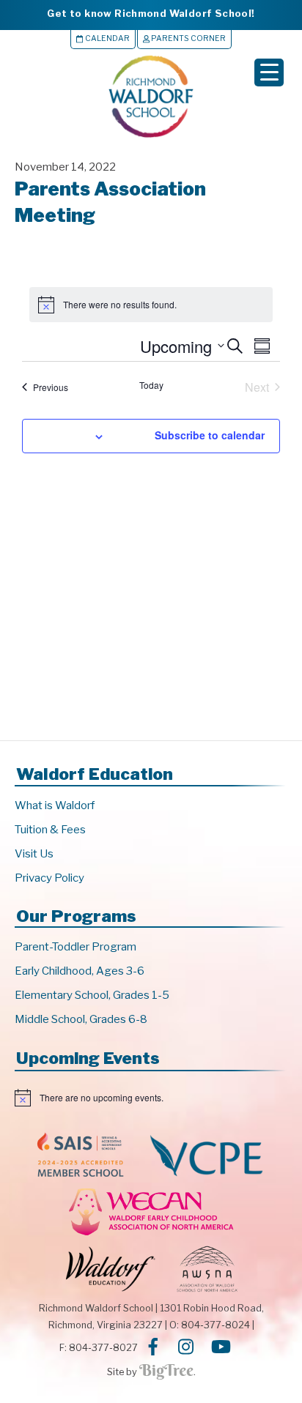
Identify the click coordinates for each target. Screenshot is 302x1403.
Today (151, 385)
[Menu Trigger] (269, 72)
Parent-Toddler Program (75, 946)
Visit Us (34, 853)
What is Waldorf (55, 805)
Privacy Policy (49, 878)
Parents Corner (188, 38)
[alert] (151, 1097)
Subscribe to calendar (210, 435)
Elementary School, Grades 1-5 (92, 995)
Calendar (107, 38)
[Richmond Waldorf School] (151, 137)
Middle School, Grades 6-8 (81, 1019)
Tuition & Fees (50, 829)
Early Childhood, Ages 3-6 (79, 971)
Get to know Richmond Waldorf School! (150, 13)
